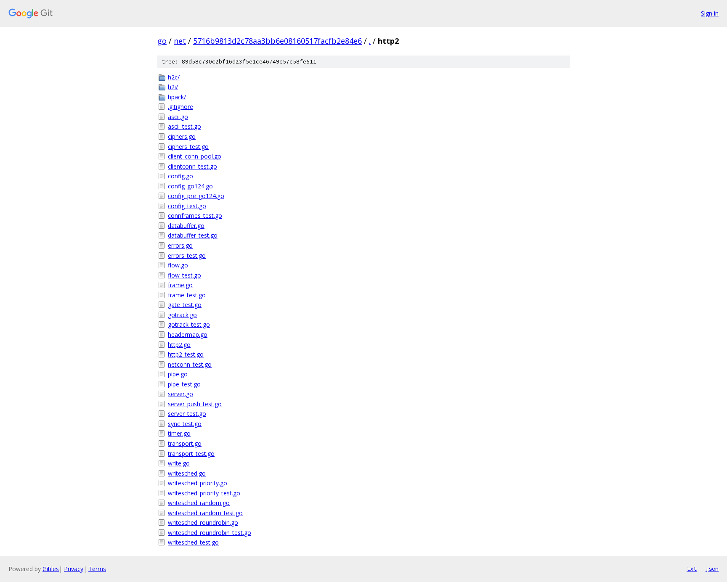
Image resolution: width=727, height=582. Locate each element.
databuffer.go (186, 226)
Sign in (710, 13)
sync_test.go (185, 424)
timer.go (179, 433)
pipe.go (178, 374)
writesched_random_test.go (205, 513)
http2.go (179, 345)
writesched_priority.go (197, 483)
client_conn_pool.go (194, 156)
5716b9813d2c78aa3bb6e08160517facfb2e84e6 (277, 41)
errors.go (180, 245)
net (180, 41)
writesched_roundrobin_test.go (209, 533)
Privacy (73, 569)
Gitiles (50, 569)
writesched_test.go (193, 542)
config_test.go (187, 206)
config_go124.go (190, 186)
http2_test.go (186, 354)
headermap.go (187, 335)
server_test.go (187, 414)
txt (692, 568)
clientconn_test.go (192, 166)
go (162, 41)
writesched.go (187, 473)
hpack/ (177, 97)
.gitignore (180, 107)
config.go (180, 176)
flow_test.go (184, 275)
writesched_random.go (199, 503)
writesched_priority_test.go (204, 493)
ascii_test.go (184, 126)
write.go (179, 463)
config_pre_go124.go (196, 196)
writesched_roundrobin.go (203, 522)
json (712, 568)
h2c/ (174, 77)
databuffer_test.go (193, 235)
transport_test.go (191, 454)
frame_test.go (187, 295)
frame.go (180, 285)
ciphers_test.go (188, 147)
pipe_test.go (184, 384)
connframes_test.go (195, 216)
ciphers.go (182, 136)
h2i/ (173, 87)
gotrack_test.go (189, 324)
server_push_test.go (195, 404)
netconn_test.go (190, 364)
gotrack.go (182, 315)
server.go (180, 394)
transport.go (185, 443)
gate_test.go (185, 305)
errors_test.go (187, 255)
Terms (97, 569)
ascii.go (178, 117)
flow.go (178, 265)
